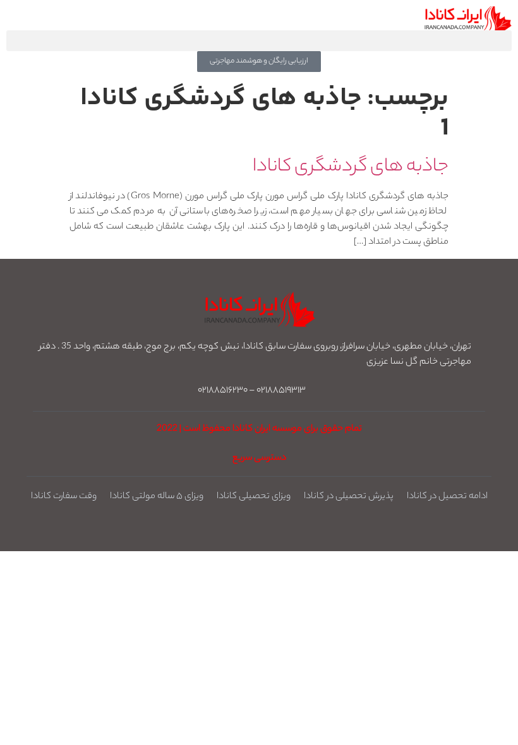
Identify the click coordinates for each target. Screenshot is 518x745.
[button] (259, 40)
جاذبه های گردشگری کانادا (351, 167)
